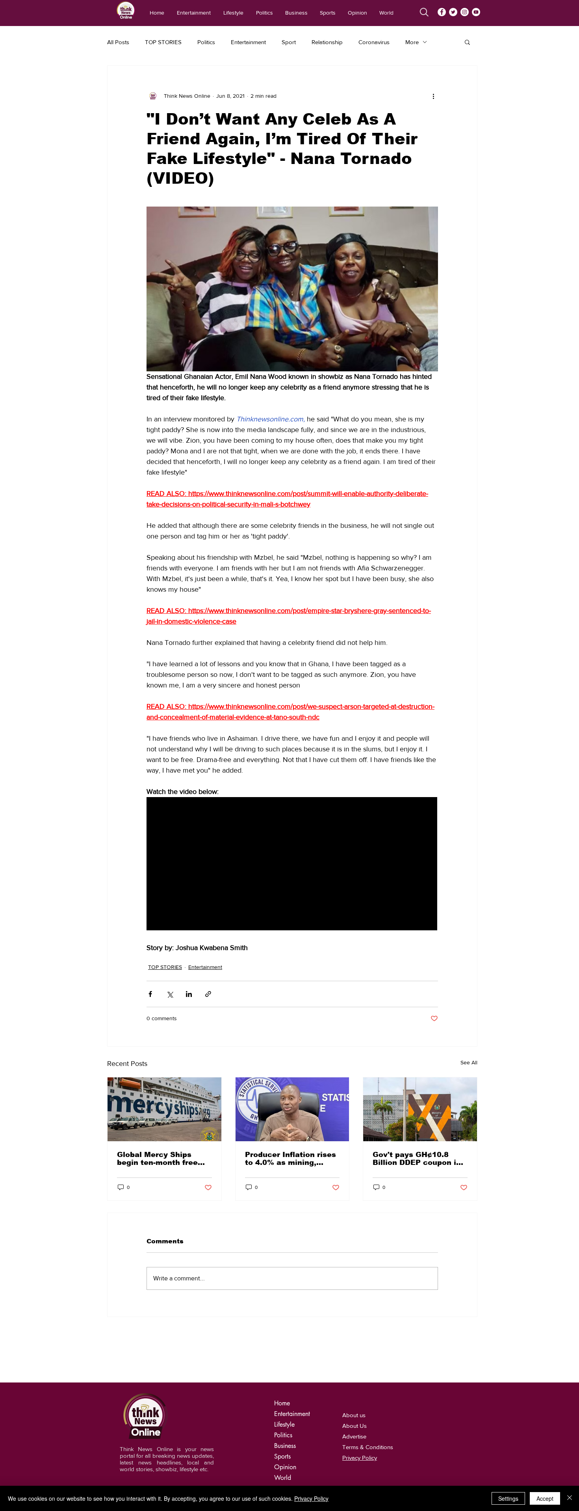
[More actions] (433, 96)
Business (285, 1446)
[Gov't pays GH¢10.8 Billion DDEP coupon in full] (420, 1109)
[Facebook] (442, 12)
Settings (508, 1498)
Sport (289, 42)
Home (282, 1403)
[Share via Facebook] (150, 994)
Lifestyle (284, 1424)
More (412, 42)
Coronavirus (374, 42)
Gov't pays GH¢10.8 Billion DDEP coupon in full (417, 1158)
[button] (467, 42)
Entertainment (248, 42)
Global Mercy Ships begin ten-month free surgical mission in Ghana (157, 1158)
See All (468, 1062)
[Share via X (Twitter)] (169, 994)
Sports (282, 1456)
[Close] (569, 1498)
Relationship (327, 42)
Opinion (285, 1467)
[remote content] (292, 864)
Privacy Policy (311, 1498)
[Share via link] (208, 994)
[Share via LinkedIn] (189, 994)
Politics (206, 42)
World (282, 1478)
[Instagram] (464, 12)
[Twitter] (453, 12)
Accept (544, 1498)
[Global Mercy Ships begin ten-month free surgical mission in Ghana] (164, 1109)
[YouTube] (476, 12)
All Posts (118, 42)
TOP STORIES (163, 42)
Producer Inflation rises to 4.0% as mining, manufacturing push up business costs (290, 1158)
